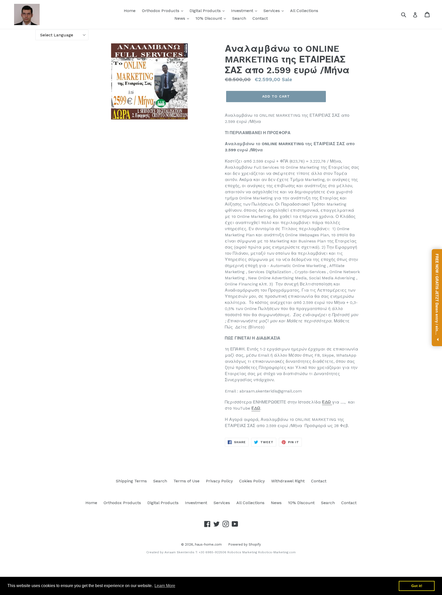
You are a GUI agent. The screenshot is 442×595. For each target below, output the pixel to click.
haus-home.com (208, 544)
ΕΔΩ (326, 402)
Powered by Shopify (244, 544)
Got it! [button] (416, 586)
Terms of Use (186, 481)
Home (130, 10)
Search (239, 18)
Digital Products (206, 10)
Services (272, 10)
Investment (243, 10)
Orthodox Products (161, 10)
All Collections (304, 10)
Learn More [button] (164, 585)
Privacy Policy (219, 481)
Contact (260, 18)
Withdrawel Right (288, 481)
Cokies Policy (252, 481)
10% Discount (209, 18)
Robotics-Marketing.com (277, 552)
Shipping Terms (131, 481)
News (180, 18)
